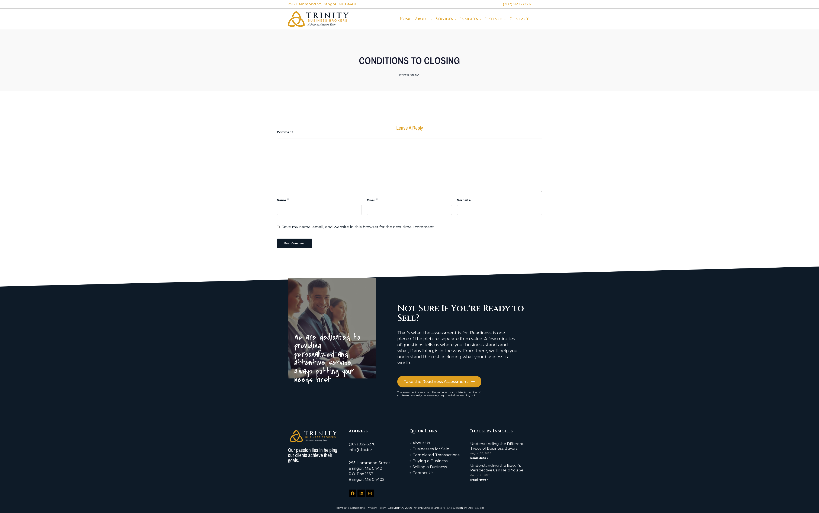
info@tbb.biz (360, 450)
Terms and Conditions (350, 507)
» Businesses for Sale (429, 449)
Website (464, 200)
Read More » (479, 457)
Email (371, 200)
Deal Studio (476, 507)
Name (281, 200)
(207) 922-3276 (362, 444)
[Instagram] (370, 493)
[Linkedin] (361, 493)
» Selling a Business (428, 467)
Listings (493, 19)
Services (444, 19)
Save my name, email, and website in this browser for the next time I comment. (358, 227)
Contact (519, 19)
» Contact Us (422, 473)
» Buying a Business (429, 461)
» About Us (420, 443)
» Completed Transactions (435, 455)
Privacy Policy (376, 507)
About (421, 19)
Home (405, 19)
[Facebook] (352, 493)
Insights (469, 19)
